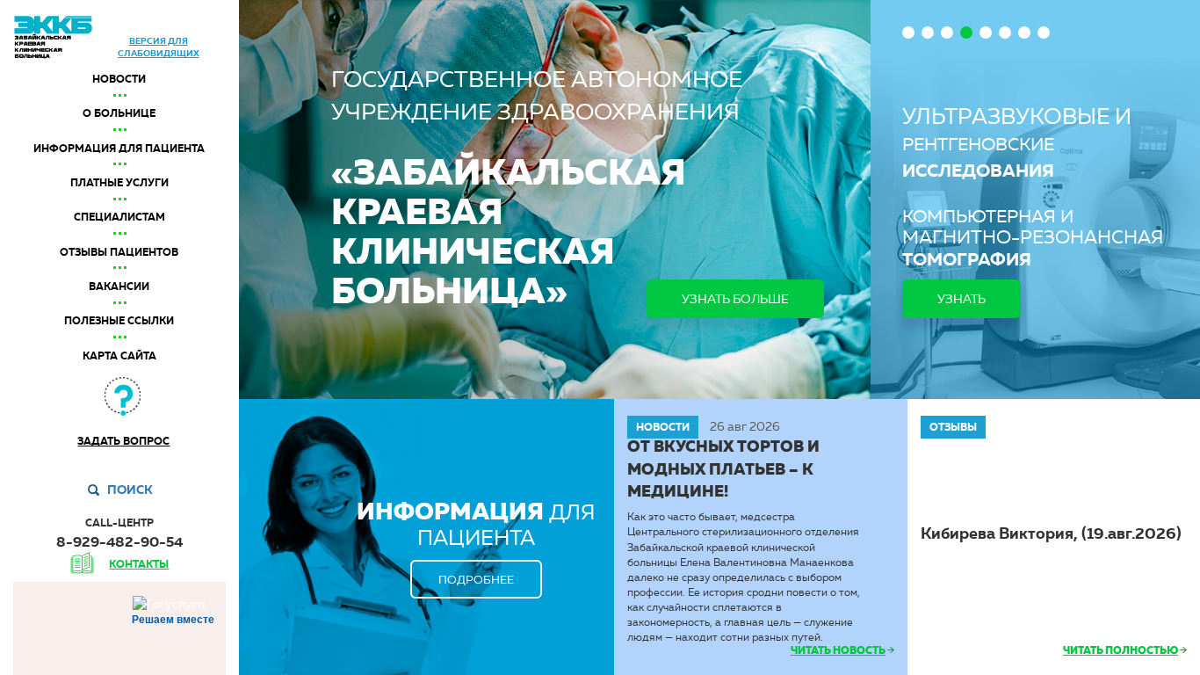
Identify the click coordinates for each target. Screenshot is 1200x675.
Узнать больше (735, 299)
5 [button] (986, 32)
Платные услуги (119, 183)
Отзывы (953, 427)
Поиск (130, 489)
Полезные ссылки (119, 321)
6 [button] (1005, 32)
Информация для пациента (119, 149)
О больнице (119, 113)
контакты (139, 564)
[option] (1035, 199)
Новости (119, 79)
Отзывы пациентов (119, 252)
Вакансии (119, 286)
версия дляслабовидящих (158, 47)
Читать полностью (1120, 650)
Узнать (961, 299)
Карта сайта (119, 356)
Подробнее (476, 579)
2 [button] (928, 32)
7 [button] (1024, 32)
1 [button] (908, 32)
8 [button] (1043, 32)
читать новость (838, 650)
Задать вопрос (123, 441)
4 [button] (966, 32)
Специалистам (119, 217)
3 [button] (947, 32)
